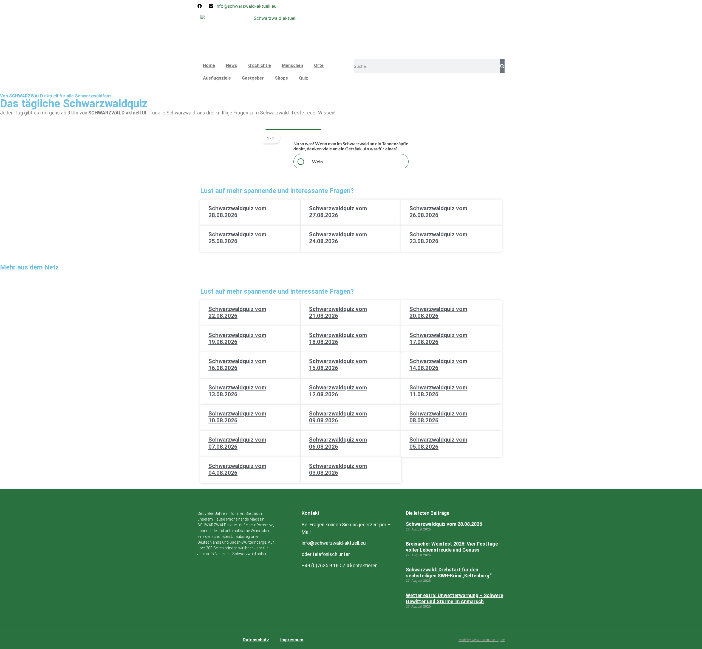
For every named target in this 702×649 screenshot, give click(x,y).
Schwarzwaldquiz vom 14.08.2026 (438, 364)
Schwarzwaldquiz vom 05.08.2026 (438, 443)
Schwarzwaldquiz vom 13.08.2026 (237, 391)
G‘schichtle (259, 65)
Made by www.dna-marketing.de (481, 640)
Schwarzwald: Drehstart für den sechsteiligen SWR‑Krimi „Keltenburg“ (449, 572)
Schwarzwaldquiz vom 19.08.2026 (237, 338)
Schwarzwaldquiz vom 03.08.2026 (338, 469)
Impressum (291, 639)
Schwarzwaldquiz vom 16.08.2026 (237, 364)
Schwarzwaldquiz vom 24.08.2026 (338, 238)
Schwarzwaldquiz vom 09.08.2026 (338, 417)
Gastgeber (253, 78)
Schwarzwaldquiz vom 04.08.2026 (237, 469)
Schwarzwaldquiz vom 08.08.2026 (438, 417)
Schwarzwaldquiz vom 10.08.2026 (237, 417)
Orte (319, 65)
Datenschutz (256, 639)
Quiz (303, 78)
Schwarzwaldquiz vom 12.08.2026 (338, 391)
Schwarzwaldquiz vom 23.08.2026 (438, 238)
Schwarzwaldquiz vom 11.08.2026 (438, 391)
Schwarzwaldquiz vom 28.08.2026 (237, 211)
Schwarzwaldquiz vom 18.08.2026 (338, 338)
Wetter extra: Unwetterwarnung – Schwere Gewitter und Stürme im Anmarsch (454, 598)
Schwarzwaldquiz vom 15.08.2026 (338, 364)
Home (209, 65)
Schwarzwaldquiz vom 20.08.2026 (438, 312)
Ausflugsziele (217, 78)
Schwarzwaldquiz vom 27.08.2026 (338, 211)
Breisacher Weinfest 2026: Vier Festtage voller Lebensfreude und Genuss (452, 547)
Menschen (292, 65)
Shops (281, 78)
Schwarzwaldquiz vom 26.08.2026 (438, 211)
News (231, 65)
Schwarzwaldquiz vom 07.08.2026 (237, 443)
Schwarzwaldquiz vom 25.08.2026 (237, 238)
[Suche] (502, 66)
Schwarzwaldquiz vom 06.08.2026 (338, 443)
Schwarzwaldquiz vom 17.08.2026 (438, 338)
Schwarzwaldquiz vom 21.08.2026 (338, 312)
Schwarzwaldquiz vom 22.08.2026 (237, 312)
